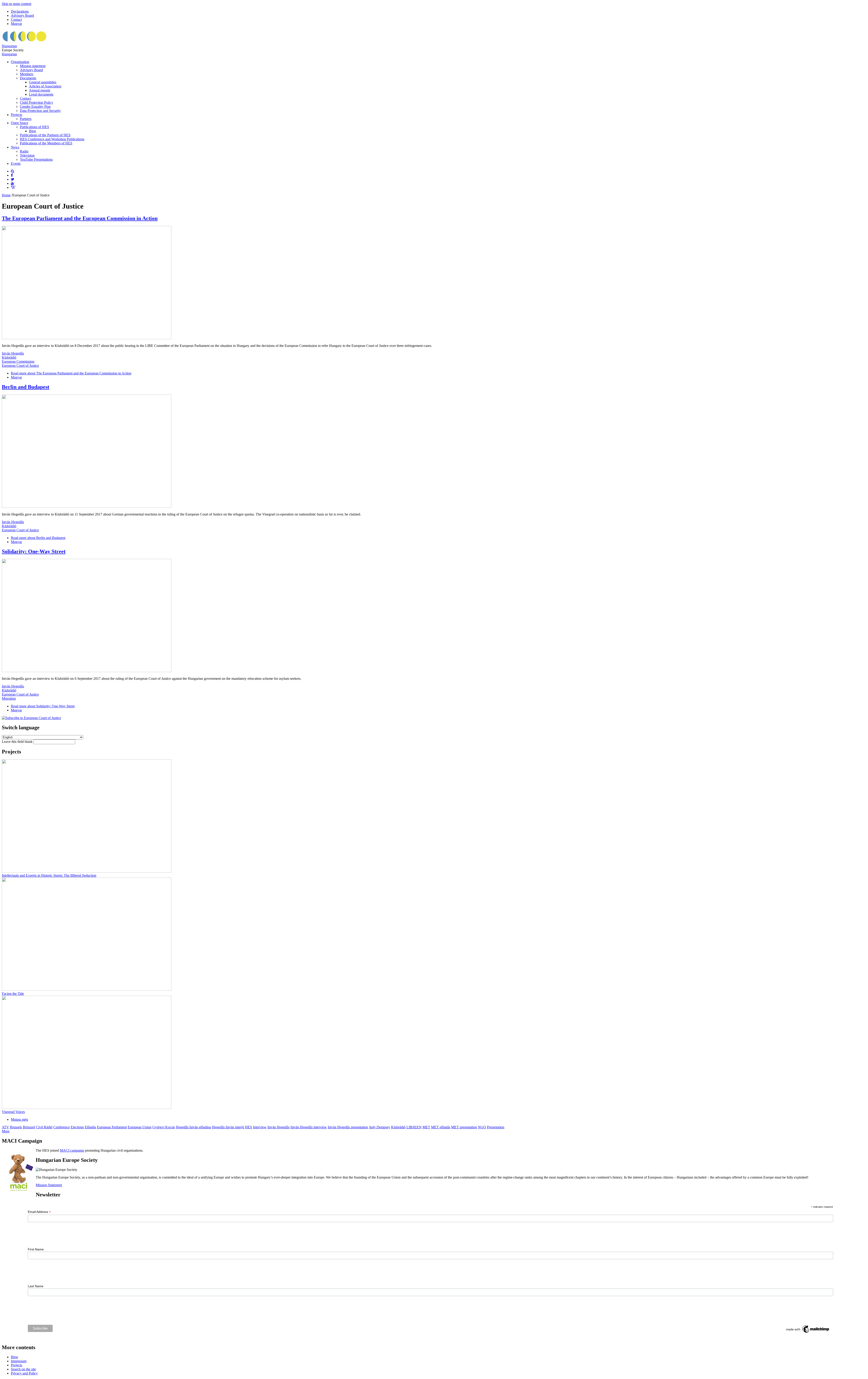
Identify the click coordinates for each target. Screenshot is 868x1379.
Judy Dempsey (379, 1127)
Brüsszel (29, 1127)
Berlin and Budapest (25, 387)
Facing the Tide (13, 993)
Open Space (19, 123)
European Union (139, 1127)
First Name (36, 1249)
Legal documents (41, 94)
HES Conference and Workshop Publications (52, 139)
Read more (71, 373)
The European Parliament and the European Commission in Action (80, 218)
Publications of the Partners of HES (45, 135)
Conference (61, 1127)
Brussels (16, 1127)
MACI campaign (72, 1150)
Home (6, 195)
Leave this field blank (17, 742)
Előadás (90, 1127)
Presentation (495, 1127)
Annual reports (39, 90)
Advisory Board (22, 15)
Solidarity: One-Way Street (34, 551)
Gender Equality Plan (35, 106)
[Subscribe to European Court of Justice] (31, 718)
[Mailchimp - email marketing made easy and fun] (808, 1332)
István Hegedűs (13, 353)
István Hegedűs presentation (348, 1127)
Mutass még (19, 1119)
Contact (16, 19)
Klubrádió (9, 357)
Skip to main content (16, 4)
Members (26, 74)
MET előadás (440, 1127)
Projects (16, 115)
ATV (5, 1127)
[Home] (24, 42)
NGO (482, 1127)
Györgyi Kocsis (163, 1127)
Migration (9, 698)
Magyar (16, 24)
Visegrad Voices (13, 1112)
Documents (28, 78)
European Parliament (112, 1127)
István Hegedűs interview (308, 1127)
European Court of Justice (20, 365)
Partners (25, 119)
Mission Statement (49, 1185)
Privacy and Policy (24, 1373)
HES (248, 1127)
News (15, 147)
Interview (260, 1127)
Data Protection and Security (40, 111)
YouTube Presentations (36, 159)
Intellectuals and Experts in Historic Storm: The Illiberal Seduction (49, 875)
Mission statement (32, 66)
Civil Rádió (44, 1127)
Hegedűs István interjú (228, 1127)
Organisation (20, 62)
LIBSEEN (414, 1127)
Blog (32, 131)
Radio (24, 151)
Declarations (20, 11)
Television (27, 155)
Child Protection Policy (36, 102)
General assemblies (42, 82)
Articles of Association (45, 86)
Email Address (39, 1212)
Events (16, 163)
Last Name (35, 1286)
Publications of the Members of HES (46, 143)
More (5, 1131)
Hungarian (9, 46)
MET (426, 1127)
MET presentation (464, 1127)
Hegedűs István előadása (193, 1127)
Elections (77, 1127)
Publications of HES (34, 127)
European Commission (18, 361)
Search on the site (23, 1369)
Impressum (18, 1361)
